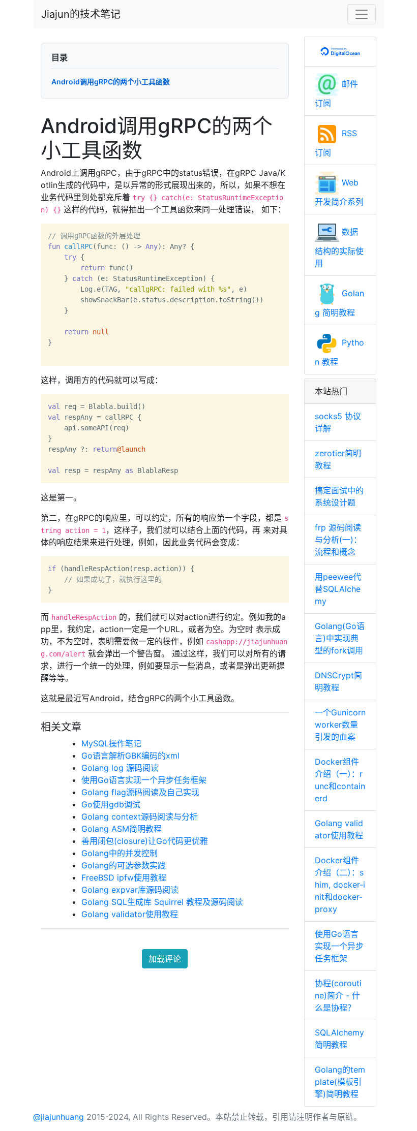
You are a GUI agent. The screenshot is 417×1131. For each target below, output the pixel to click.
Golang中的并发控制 (119, 853)
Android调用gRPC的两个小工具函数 (110, 81)
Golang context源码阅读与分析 (139, 816)
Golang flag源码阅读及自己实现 (140, 792)
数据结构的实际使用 (339, 247)
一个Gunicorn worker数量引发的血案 (340, 724)
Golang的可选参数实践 (123, 865)
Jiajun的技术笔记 (81, 14)
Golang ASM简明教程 (121, 829)
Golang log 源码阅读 (120, 768)
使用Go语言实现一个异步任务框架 (143, 780)
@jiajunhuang (58, 1117)
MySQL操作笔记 (111, 743)
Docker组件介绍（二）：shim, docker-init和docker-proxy (340, 884)
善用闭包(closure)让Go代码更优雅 (144, 841)
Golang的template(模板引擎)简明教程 (340, 1081)
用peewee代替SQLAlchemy (338, 589)
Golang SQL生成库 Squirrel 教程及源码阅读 (162, 902)
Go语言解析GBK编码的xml (130, 755)
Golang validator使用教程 (129, 914)
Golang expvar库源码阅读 (129, 890)
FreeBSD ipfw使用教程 (123, 877)
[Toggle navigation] (361, 14)
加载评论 (164, 959)
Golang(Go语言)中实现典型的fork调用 (340, 638)
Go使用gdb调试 (110, 804)
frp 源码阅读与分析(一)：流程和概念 (338, 539)
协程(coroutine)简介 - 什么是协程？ (338, 995)
